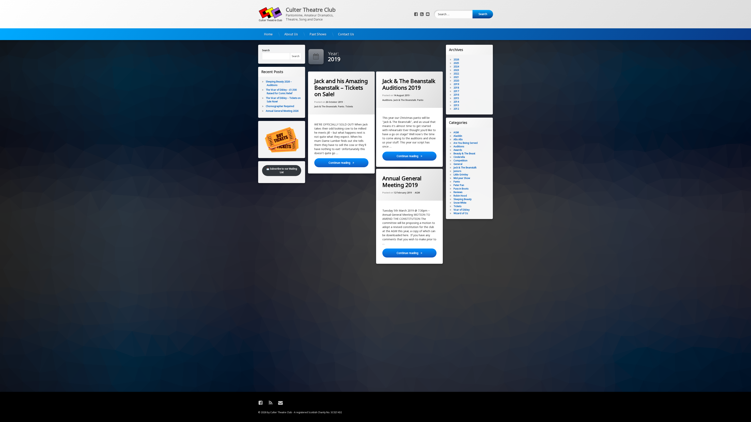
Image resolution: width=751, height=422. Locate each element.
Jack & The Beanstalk (325, 106)
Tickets (349, 106)
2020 (456, 80)
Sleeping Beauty (463, 199)
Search (266, 50)
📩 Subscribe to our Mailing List (281, 170)
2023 (456, 70)
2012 (456, 108)
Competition (460, 160)
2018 (456, 87)
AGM (417, 192)
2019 (456, 84)
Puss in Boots (461, 188)
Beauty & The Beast (464, 153)
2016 (456, 94)
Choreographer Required (280, 106)
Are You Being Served (466, 143)
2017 (456, 91)
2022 (456, 73)
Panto (341, 106)
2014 (456, 101)
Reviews (458, 192)
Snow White (460, 202)
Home (268, 34)
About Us (291, 34)
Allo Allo (458, 139)
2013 (456, 105)
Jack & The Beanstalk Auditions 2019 (408, 84)
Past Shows (318, 34)
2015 (456, 98)
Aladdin (458, 136)
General (458, 164)
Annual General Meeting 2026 (282, 111)
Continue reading (348, 163)
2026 (456, 59)
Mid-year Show (462, 178)
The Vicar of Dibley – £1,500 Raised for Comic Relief (281, 91)
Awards (458, 150)
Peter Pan (459, 185)
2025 (456, 63)
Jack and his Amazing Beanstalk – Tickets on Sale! (341, 87)
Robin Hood (460, 195)
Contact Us (346, 34)
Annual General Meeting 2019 (401, 181)
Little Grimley (461, 174)
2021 (456, 77)
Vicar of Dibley (462, 209)
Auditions (387, 99)
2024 (456, 66)
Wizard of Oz (461, 213)
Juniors (457, 171)
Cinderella (459, 157)
